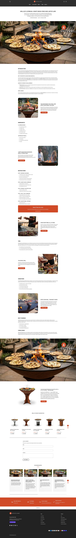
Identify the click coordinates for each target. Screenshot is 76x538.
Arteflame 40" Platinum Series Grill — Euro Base (14, 430)
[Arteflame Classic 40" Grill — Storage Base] (49, 422)
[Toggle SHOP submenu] (31, 4)
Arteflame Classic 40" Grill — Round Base (61, 430)
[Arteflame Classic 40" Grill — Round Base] (61, 422)
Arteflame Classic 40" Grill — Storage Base (49, 430)
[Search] (10, 1)
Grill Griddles (42, 522)
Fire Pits (42, 520)
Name (23, 444)
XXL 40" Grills (42, 519)
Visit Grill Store (44, 112)
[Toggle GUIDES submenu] (40, 4)
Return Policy (63, 517)
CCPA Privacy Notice (63, 519)
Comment (24, 452)
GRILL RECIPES (34, 4)
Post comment (26, 459)
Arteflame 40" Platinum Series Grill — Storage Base (37, 430)
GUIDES (39, 4)
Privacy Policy (63, 520)
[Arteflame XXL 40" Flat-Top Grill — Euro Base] (26, 422)
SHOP (30, 4)
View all (38, 466)
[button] (66, 1)
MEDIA (42, 4)
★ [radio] (35, 211)
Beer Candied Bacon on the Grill (44, 480)
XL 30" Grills (42, 517)
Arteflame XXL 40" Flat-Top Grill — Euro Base (26, 430)
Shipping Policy (63, 522)
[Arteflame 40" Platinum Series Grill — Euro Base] (14, 422)
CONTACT (45, 4)
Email (23, 448)
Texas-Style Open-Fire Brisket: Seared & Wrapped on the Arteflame (30, 481)
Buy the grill (43, 401)
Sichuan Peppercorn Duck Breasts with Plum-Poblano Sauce (59, 481)
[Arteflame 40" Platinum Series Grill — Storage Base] (38, 422)
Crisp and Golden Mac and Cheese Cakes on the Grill (15, 480)
